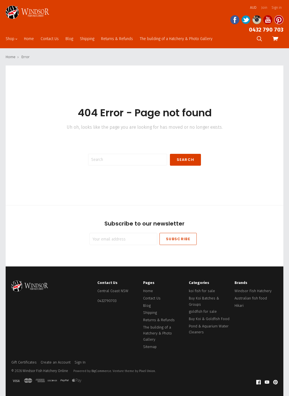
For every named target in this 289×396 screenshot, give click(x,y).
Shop (11, 38)
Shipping (87, 38)
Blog (69, 38)
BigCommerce (101, 371)
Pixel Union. (147, 371)
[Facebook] (258, 382)
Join (264, 8)
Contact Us (50, 38)
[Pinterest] (275, 382)
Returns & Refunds (117, 38)
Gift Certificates (24, 362)
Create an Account (56, 362)
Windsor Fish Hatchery (253, 291)
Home (29, 38)
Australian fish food (251, 298)
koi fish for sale (202, 291)
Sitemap (150, 347)
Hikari (239, 305)
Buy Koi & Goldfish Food (209, 319)
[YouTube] (267, 382)
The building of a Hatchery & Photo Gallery (176, 38)
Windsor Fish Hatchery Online (45, 371)
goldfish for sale (203, 311)
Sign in (277, 8)
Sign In (80, 362)
